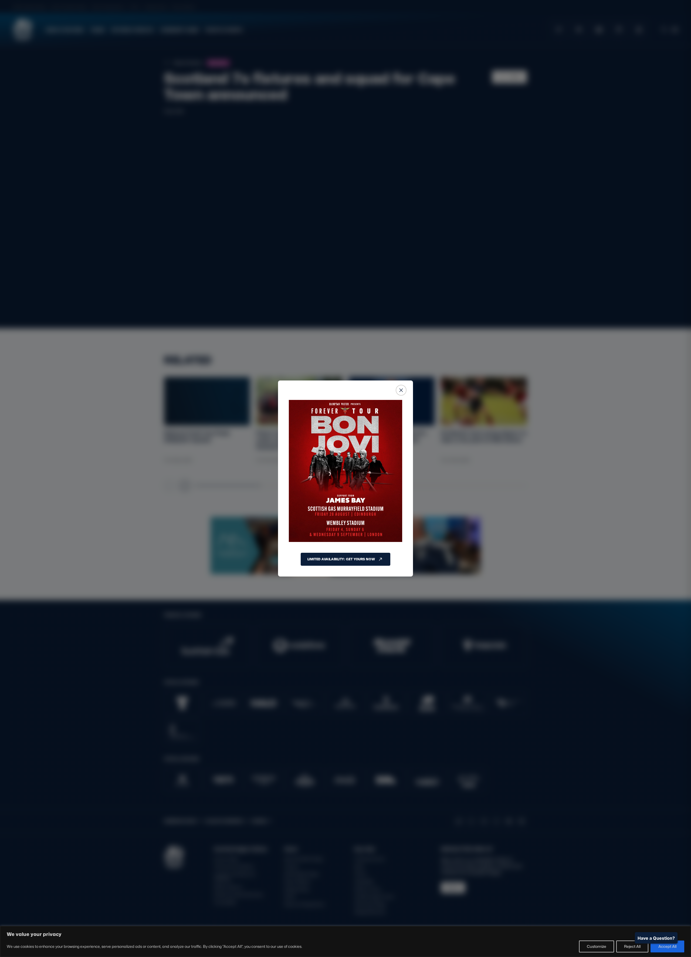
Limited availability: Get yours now (341, 559)
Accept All (667, 946)
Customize (596, 946)
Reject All (632, 946)
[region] (345, 941)
